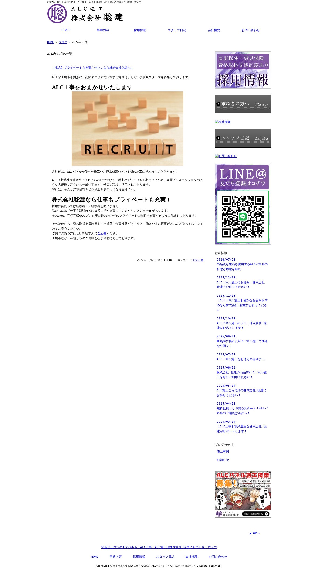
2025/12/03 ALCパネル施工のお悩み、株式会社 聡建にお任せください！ (241, 282)
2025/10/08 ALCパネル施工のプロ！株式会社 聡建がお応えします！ (242, 323)
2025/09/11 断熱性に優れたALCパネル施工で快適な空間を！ (242, 341)
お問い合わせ (251, 30)
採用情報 (140, 30)
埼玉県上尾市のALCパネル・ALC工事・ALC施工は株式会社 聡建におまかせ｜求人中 (159, 547)
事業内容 (103, 30)
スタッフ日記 (177, 30)
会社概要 (214, 30)
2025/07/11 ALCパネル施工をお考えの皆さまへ (241, 357)
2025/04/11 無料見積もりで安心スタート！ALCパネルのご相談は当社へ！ (242, 408)
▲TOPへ (254, 533)
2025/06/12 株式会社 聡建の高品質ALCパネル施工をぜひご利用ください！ (242, 372)
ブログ (63, 42)
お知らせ (198, 260)
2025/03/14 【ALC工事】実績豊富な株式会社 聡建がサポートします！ (242, 426)
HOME (65, 30)
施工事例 (223, 451)
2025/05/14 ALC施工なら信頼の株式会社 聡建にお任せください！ (242, 390)
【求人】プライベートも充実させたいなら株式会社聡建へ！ (93, 67)
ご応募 (101, 233)
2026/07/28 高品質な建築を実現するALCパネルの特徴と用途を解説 (242, 264)
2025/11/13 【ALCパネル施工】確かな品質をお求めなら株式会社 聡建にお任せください (242, 303)
